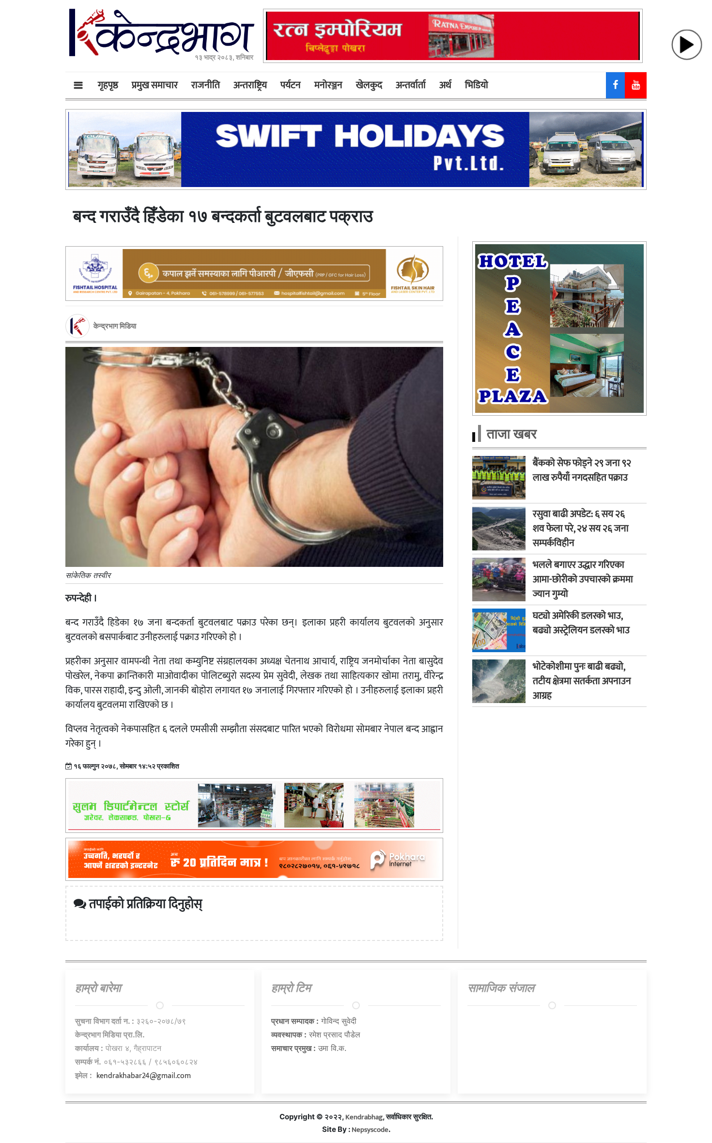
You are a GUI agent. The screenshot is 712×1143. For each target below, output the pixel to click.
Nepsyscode (370, 1130)
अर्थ (445, 85)
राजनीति (205, 85)
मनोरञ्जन (328, 85)
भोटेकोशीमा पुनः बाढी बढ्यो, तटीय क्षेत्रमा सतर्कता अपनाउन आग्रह (582, 681)
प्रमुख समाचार (155, 85)
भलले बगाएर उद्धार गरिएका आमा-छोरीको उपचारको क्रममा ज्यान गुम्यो (583, 579)
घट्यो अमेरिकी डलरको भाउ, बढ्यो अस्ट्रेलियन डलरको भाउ (581, 623)
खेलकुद (369, 85)
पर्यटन (290, 85)
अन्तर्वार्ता (411, 85)
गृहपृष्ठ (108, 85)
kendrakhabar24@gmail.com (143, 1075)
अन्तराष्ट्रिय (250, 85)
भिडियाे (476, 85)
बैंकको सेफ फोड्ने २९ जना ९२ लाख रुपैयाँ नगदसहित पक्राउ (582, 470)
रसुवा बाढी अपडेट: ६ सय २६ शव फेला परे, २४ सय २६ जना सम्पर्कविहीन (581, 528)
